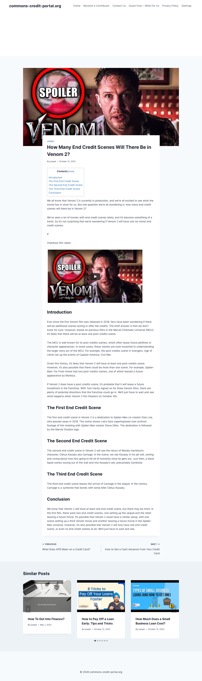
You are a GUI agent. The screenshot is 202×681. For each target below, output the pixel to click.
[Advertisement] (101, 34)
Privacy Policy (170, 5)
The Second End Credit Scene (65, 184)
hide (71, 171)
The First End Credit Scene (64, 181)
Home (76, 5)
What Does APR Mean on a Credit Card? (66, 547)
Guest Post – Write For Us (144, 5)
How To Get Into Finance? (46, 619)
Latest (50, 141)
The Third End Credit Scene (64, 188)
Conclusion (55, 192)
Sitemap (186, 5)
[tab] (95, 640)
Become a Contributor (96, 5)
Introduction (55, 177)
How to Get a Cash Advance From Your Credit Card (132, 549)
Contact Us (119, 5)
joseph (53, 161)
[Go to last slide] (28, 609)
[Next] (173, 609)
